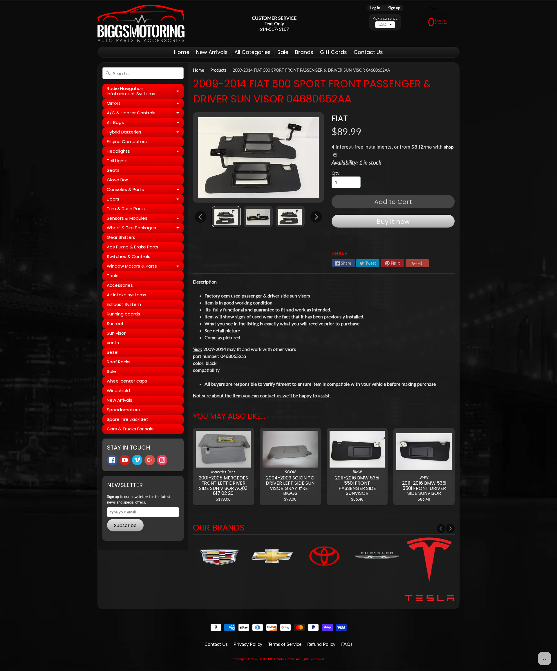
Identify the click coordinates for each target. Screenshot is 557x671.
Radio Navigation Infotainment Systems (145, 91)
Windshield (118, 390)
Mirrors (145, 104)
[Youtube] (125, 460)
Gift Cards (333, 52)
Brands (304, 52)
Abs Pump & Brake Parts (132, 247)
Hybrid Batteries (145, 133)
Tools (112, 276)
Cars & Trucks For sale (130, 429)
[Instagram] (162, 460)
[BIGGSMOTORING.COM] (141, 23)
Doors (145, 200)
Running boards (123, 314)
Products (218, 70)
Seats (113, 170)
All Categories (252, 52)
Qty (335, 173)
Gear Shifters (121, 237)
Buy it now (393, 221)
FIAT (340, 118)
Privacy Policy (248, 644)
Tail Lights (117, 161)
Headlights (145, 152)
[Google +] (149, 460)
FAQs (346, 644)
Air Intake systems (126, 295)
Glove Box (117, 180)
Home (181, 52)
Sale (282, 52)
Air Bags (145, 123)
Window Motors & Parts (145, 267)
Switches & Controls (128, 256)
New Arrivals (212, 52)
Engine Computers (127, 141)
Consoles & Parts (145, 190)
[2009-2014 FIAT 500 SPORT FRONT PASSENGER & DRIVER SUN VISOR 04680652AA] (226, 216)
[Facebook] (112, 460)
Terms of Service (284, 644)
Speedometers (123, 410)
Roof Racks (119, 362)
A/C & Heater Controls (145, 114)
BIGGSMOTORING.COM (276, 659)
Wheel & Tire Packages (145, 229)
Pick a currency (384, 18)
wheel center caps (127, 381)
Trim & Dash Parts (126, 208)
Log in (375, 8)
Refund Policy (321, 644)
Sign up (394, 8)
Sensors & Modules (145, 219)
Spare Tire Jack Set (127, 419)
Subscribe (125, 525)
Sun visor (116, 333)
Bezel (112, 352)
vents (113, 343)
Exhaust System (124, 304)
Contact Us (368, 52)
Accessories (120, 285)
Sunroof (115, 323)
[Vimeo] (137, 460)
